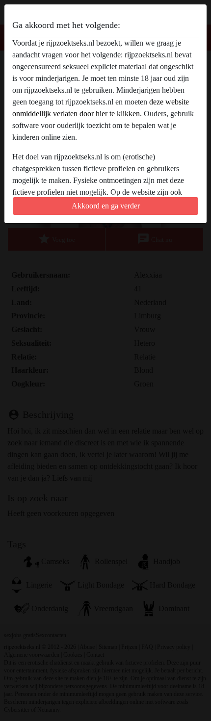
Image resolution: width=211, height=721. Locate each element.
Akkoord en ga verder (106, 206)
